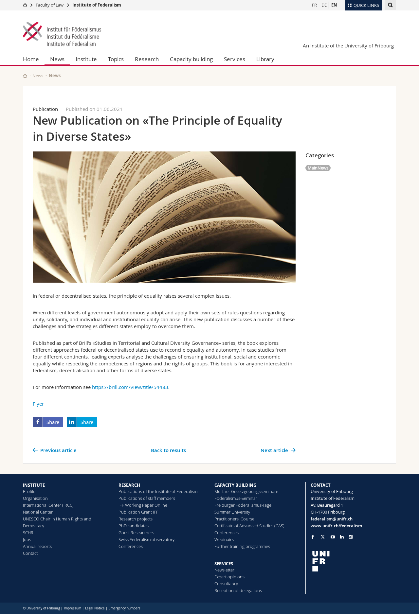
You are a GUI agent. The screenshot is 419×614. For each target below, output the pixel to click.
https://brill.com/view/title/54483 (130, 387)
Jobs (27, 539)
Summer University (232, 512)
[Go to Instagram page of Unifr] (351, 537)
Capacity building (191, 59)
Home (31, 59)
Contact (30, 553)
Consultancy (226, 584)
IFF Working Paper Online (142, 505)
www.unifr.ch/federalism (336, 526)
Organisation (35, 498)
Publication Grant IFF (138, 512)
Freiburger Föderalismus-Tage (242, 505)
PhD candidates (133, 526)
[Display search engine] (390, 5)
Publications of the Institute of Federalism (157, 491)
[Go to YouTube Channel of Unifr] (333, 537)
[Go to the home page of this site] (25, 75)
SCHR (28, 532)
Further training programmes (242, 546)
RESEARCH (129, 485)
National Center (38, 512)
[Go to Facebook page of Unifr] (313, 537)
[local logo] (353, 561)
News (57, 59)
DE (324, 5)
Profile (29, 491)
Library (265, 59)
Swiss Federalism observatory (146, 539)
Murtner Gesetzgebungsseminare (246, 491)
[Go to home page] (25, 5)
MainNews (318, 168)
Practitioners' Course (234, 519)
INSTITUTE (34, 485)
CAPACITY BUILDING (235, 485)
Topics (116, 59)
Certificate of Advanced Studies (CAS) (249, 526)
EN (334, 5)
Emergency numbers (124, 608)
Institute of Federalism (96, 5)
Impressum (72, 608)
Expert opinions (229, 577)
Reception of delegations (238, 590)
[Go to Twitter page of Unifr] (322, 537)
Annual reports (37, 546)
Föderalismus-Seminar (235, 498)
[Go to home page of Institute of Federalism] (62, 34)
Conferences (130, 546)
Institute (86, 59)
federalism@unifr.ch (332, 519)
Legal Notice (95, 608)
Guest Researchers (136, 532)
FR (314, 5)
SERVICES (223, 564)
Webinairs (224, 539)
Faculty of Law (50, 5)
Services (234, 59)
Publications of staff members (146, 498)
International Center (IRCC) (48, 505)
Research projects (135, 519)
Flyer (38, 403)
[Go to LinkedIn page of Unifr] (342, 537)
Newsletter (224, 570)
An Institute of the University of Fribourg (348, 45)
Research (147, 59)
